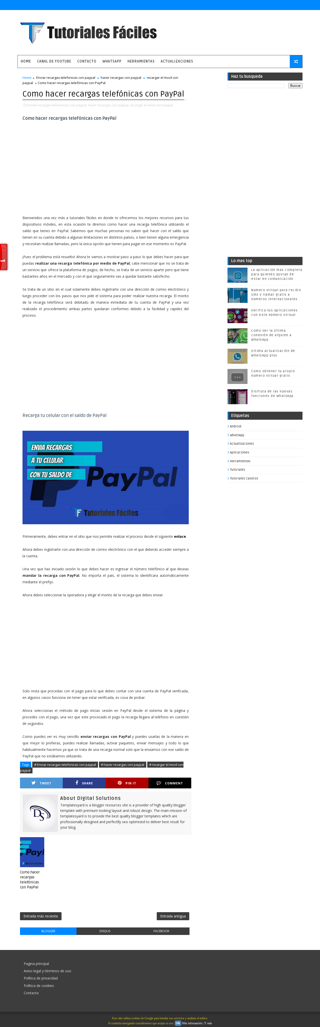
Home (26, 61)
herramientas (240, 461)
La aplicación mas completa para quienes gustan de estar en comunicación (276, 274)
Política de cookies (39, 985)
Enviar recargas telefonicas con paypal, (57, 105)
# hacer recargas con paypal (122, 764)
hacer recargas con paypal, (108, 105)
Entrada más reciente (41, 916)
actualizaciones (242, 444)
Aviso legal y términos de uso (47, 970)
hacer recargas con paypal (121, 77)
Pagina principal (36, 963)
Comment (174, 783)
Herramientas (141, 61)
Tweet (46, 783)
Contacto (86, 61)
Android (235, 426)
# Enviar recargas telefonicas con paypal (65, 764)
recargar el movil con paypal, (152, 105)
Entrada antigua (173, 916)
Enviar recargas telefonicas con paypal (65, 77)
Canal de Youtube (54, 61)
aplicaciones (239, 452)
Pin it (131, 783)
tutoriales (237, 470)
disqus (105, 931)
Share (87, 783)
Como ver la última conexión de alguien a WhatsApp (271, 335)
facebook (161, 931)
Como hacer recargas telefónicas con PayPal (30, 880)
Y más (208, 1023)
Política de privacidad (41, 978)
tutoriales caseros (244, 478)
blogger (48, 931)
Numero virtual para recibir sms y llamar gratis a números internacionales (276, 294)
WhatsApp (112, 61)
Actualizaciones (177, 61)
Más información (192, 1023)
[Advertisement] (105, 173)
